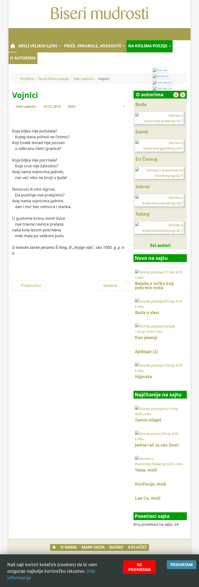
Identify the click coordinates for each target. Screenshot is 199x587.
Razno (116, 547)
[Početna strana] (12, 46)
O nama (68, 547)
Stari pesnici (83, 78)
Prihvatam (181, 564)
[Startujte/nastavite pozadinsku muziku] (160, 70)
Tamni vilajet (148, 420)
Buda (141, 104)
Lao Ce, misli (147, 498)
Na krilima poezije (148, 46)
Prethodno (30, 285)
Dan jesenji (146, 337)
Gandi (141, 132)
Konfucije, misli (150, 484)
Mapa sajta (93, 547)
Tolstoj (142, 214)
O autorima (23, 58)
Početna (26, 78)
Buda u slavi (147, 312)
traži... (184, 34)
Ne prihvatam (139, 567)
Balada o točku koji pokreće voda (154, 285)
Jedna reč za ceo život (157, 445)
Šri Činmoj (146, 159)
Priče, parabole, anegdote (93, 46)
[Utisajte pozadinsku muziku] (162, 82)
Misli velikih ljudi (38, 46)
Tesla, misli (146, 470)
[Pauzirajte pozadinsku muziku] (161, 76)
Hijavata (143, 376)
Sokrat (142, 186)
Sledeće (110, 285)
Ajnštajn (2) (146, 351)
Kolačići (137, 547)
